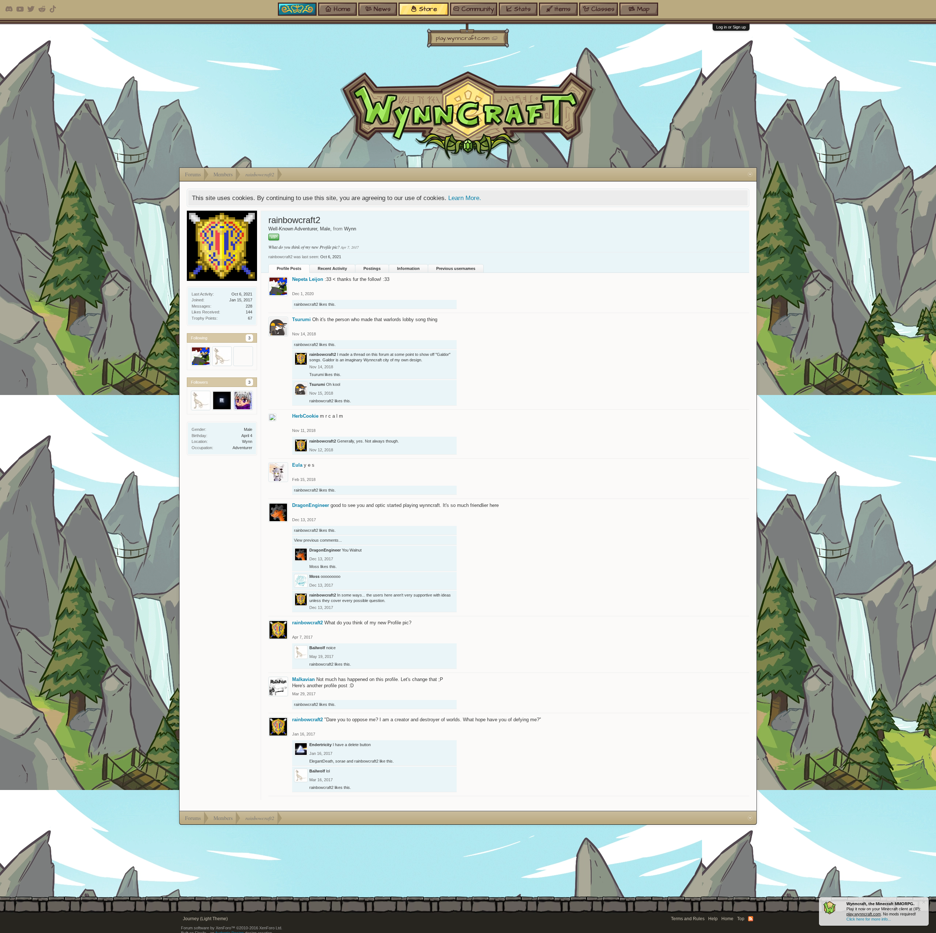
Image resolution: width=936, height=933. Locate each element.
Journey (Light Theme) (205, 918)
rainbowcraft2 (306, 304)
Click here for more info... (868, 919)
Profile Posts (289, 268)
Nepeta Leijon (307, 279)
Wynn (247, 441)
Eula (297, 465)
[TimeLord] (243, 400)
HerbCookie (305, 416)
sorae (340, 761)
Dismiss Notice (923, 902)
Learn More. (464, 198)
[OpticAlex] (243, 356)
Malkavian (303, 679)
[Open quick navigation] (750, 174)
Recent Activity (332, 268)
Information (408, 268)
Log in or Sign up (731, 27)
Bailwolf (317, 648)
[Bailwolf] (222, 356)
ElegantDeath (321, 761)
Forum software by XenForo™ (231, 928)
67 (250, 318)
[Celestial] (222, 400)
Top (740, 918)
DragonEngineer (310, 505)
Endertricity (320, 744)
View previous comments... (318, 540)
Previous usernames (455, 268)
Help (713, 918)
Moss (314, 566)
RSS (750, 918)
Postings (372, 268)
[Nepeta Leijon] (201, 356)
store (428, 9)
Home (727, 918)
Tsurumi (301, 319)
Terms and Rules (688, 918)
